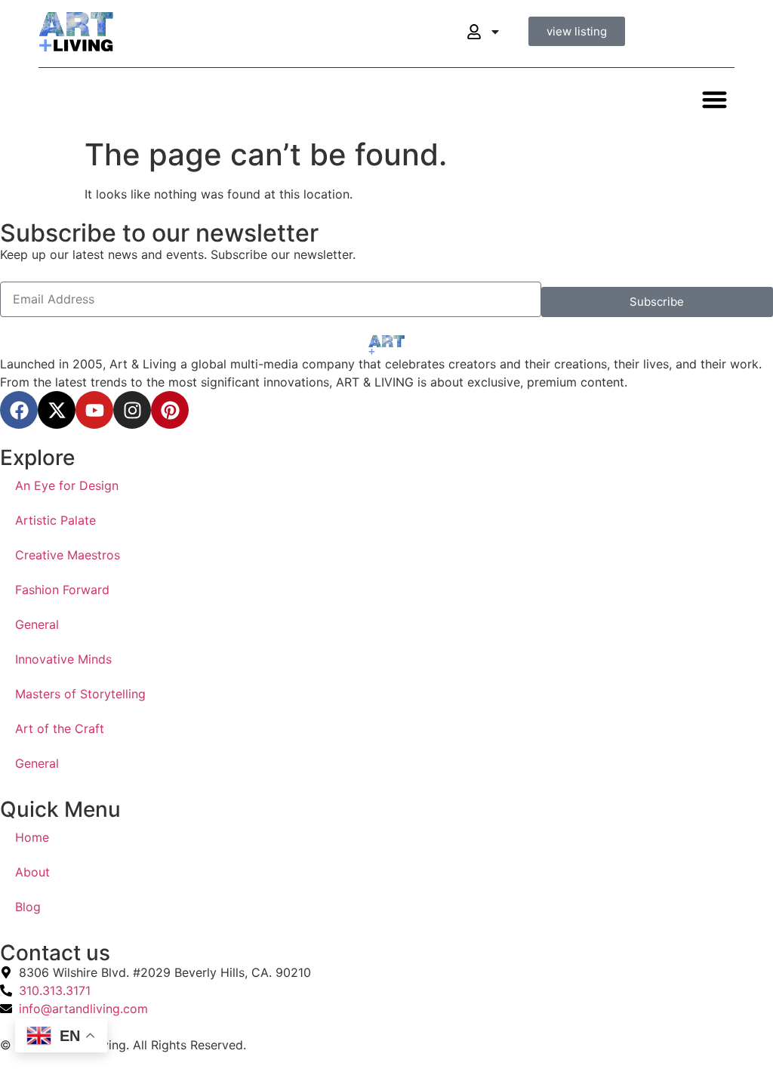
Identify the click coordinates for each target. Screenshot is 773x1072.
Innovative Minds (63, 659)
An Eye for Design (67, 485)
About (32, 871)
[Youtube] (94, 410)
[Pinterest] (170, 410)
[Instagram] (132, 410)
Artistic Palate (55, 520)
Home (32, 837)
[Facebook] (19, 410)
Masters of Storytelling (80, 693)
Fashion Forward (62, 589)
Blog (28, 906)
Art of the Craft (59, 728)
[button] (714, 99)
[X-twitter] (56, 410)
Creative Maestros (67, 554)
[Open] (495, 32)
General (37, 624)
